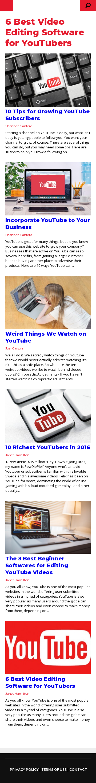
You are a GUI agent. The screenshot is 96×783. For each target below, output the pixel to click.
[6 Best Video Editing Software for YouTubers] (48, 647)
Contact (78, 770)
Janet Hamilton (17, 455)
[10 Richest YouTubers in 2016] (48, 416)
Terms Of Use (54, 770)
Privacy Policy (24, 769)
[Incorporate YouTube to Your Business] (48, 188)
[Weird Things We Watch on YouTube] (48, 302)
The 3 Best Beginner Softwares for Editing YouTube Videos (36, 565)
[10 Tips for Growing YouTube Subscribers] (48, 80)
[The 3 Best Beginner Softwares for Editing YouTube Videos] (48, 527)
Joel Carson (14, 348)
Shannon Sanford (18, 126)
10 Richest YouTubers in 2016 (47, 447)
